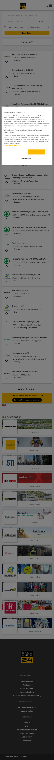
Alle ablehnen (18, 152)
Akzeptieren (36, 152)
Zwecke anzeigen (26, 158)
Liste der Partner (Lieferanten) (12, 145)
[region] (27, 135)
